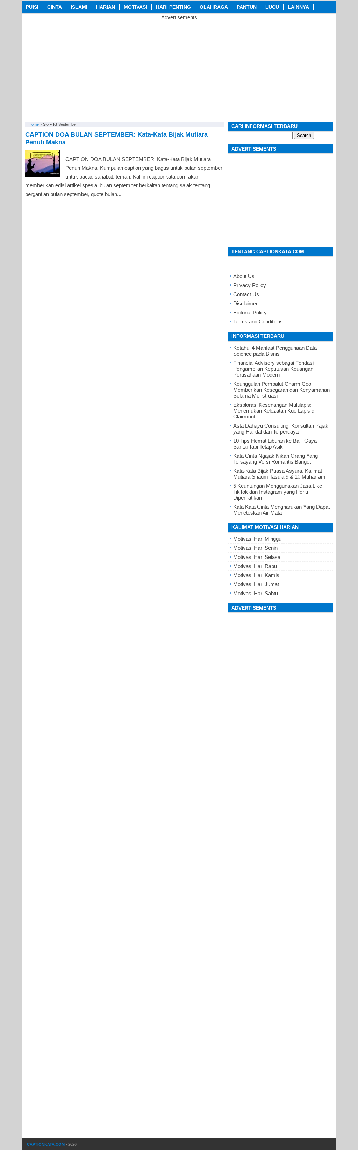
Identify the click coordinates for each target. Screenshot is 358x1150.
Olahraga (214, 7)
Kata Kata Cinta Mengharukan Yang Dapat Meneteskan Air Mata (281, 510)
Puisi (32, 7)
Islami (79, 7)
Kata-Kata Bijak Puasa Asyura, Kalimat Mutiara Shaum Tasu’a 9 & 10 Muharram (279, 474)
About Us (244, 276)
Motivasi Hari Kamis (256, 575)
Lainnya (298, 7)
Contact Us (246, 294)
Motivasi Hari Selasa (256, 557)
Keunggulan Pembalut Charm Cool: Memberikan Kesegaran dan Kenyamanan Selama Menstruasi (281, 390)
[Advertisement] (179, 69)
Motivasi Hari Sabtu (255, 593)
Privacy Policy (249, 285)
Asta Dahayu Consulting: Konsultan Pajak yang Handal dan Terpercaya (280, 429)
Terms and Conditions (258, 322)
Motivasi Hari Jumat (256, 584)
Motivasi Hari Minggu (257, 539)
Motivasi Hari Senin (255, 548)
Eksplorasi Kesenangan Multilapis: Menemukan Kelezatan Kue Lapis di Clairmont (274, 411)
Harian (105, 7)
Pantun (247, 7)
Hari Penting (173, 7)
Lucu (272, 7)
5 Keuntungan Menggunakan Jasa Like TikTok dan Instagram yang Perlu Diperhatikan (277, 492)
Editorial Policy (250, 312)
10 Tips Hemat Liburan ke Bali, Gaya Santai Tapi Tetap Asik (275, 444)
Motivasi (135, 7)
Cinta (54, 7)
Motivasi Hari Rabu (255, 566)
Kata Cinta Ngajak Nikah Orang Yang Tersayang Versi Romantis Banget (275, 459)
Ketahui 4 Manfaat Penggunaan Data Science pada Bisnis (275, 351)
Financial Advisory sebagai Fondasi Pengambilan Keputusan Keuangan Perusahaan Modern (273, 369)
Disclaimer (245, 303)
